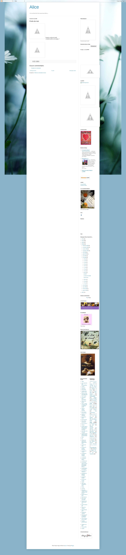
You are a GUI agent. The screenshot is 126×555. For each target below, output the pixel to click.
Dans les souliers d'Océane (83, 409)
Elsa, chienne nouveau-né (84, 421)
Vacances (91, 453)
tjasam (66, 545)
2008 (83, 244)
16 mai (85, 269)
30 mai (85, 258)
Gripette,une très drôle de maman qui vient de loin (84, 434)
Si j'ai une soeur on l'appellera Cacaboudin (84, 515)
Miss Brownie (84, 497)
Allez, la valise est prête (86, 151)
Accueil (52, 70)
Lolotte (83, 486)
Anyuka (83, 386)
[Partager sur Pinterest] (38, 61)
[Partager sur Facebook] (37, 61)
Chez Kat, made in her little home (84, 394)
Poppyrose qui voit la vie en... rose (84, 502)
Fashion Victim (92, 395)
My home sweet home (93, 437)
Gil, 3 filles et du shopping (84, 432)
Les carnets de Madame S (84, 471)
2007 (83, 292)
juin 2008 (84, 255)
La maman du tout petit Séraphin (84, 454)
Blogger (72, 545)
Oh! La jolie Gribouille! (84, 499)
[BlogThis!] (34, 61)
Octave (92, 440)
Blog (87, 297)
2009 (83, 242)
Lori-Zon (83, 488)
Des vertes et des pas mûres (84, 412)
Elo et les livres (84, 419)
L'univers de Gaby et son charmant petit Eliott (84, 442)
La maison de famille (87, 275)
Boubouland (84, 389)
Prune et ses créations (84, 508)
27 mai (85, 260)
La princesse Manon (84, 459)
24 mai (85, 264)
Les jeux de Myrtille (84, 477)
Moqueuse (92, 436)
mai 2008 (84, 257)
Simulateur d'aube (83, 185)
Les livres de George (84, 480)
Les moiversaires (93, 411)
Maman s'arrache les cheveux (93, 427)
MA (94, 413)
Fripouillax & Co (85, 158)
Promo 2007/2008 (93, 443)
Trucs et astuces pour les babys (84, 519)
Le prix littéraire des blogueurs (84, 469)
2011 (83, 238)
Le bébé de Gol (84, 461)
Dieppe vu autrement (83, 415)
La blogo (91, 408)
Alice (34, 7)
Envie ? (89, 159)
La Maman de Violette (84, 451)
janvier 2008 (85, 290)
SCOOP (85, 274)
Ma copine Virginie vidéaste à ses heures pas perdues (84, 491)
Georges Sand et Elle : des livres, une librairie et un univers (84, 428)
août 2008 (84, 252)
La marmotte (84, 457)
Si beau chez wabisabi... (84, 513)
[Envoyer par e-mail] (33, 61)
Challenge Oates (94, 387)
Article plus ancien (72, 70)
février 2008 (85, 288)
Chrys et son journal (84, 402)
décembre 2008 (85, 245)
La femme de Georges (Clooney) (84, 448)
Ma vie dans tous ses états (93, 420)
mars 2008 (85, 286)
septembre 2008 (86, 250)
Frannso (83, 424)
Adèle (83, 381)
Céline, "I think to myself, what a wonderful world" (84, 405)
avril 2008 (85, 285)
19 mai (85, 265)
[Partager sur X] (36, 61)
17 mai (85, 267)
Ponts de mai (86, 277)
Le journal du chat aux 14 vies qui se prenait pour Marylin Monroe (84, 464)
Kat (82, 438)
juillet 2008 (85, 254)
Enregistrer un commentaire (36, 68)
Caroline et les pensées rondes (84, 392)
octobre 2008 (85, 248)
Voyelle (83, 528)
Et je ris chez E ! (84, 423)
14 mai (85, 270)
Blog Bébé (83, 388)
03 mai (85, 281)
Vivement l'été (84, 526)
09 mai (85, 272)
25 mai (85, 262)
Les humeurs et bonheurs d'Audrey (84, 474)
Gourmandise (92, 396)
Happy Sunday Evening (93, 398)
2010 (83, 240)
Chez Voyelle (84, 396)
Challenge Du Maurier (93, 381)
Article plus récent (33, 70)
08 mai (85, 279)
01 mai (85, 283)
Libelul (83, 481)
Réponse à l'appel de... (93, 449)
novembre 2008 (85, 247)
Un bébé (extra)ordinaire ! (84, 522)
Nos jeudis (92, 438)
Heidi (82, 437)
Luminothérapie (83, 184)
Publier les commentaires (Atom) (40, 72)
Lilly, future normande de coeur (84, 484)
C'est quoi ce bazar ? (86, 150)
